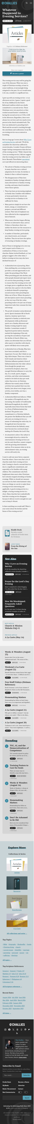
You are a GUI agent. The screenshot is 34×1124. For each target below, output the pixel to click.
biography (12, 944)
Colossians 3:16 (8, 982)
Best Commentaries (9, 1092)
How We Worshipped (15, 604)
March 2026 (21, 1000)
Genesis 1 (6, 971)
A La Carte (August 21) (16, 710)
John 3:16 (15, 974)
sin (27, 953)
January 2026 (17, 1003)
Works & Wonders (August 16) (18, 783)
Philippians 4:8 (17, 979)
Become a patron (18, 74)
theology (15, 955)
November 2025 (19, 1006)
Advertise (21, 1085)
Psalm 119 (20, 971)
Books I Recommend (9, 1089)
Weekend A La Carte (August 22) (14, 668)
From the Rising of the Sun (19, 547)
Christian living (9, 947)
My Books (6, 1085)
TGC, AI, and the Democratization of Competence (19, 748)
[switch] (20, 1092)
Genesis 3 (13, 971)
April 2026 (13, 1000)
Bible (5, 944)
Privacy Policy (17, 1119)
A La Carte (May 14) (14, 637)
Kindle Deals (19, 533)
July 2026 (15, 997)
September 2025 (18, 1009)
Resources (17, 891)
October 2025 (7, 1009)
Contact (20, 1089)
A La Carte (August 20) (16, 722)
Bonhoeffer (21, 944)
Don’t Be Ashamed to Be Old (19, 818)
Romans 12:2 (24, 976)
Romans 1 (6, 976)
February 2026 (7, 1003)
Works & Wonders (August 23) (17, 653)
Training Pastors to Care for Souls (19, 766)
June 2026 (22, 997)
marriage (26, 950)
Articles (18, 21)
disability (18, 950)
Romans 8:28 (14, 976)
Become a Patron (23, 1082)
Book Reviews (17, 910)
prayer (22, 953)
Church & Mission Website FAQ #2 (13, 626)
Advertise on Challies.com (17, 66)
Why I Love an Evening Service (16, 564)
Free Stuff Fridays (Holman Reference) (18, 683)
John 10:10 (22, 974)
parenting (7, 953)
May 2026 (6, 1000)
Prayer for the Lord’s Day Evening (17, 582)
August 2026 (7, 997)
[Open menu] (31, 3)
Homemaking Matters (15, 697)
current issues (8, 950)
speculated (25, 159)
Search (27, 1098)
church (18, 947)
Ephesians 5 (7, 979)
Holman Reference (21, 46)
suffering (7, 955)
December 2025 (8, 1006)
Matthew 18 (7, 974)
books (29, 944)
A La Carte (17, 929)
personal (15, 953)
